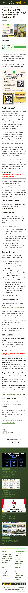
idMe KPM (18, 554)
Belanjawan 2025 (7, 554)
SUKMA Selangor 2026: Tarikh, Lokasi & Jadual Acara (9, 518)
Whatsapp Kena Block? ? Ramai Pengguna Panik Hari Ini (11, 175)
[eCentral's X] (20, 584)
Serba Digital (21, 587)
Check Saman (19, 561)
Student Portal (19, 570)
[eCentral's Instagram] (18, 584)
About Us (4, 570)
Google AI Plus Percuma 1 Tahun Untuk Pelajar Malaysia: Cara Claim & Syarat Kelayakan (9, 473)
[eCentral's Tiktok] (22, 584)
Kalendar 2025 (6, 560)
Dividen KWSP (19, 563)
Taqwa (17, 572)
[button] (6, 41)
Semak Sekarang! (20, 47)
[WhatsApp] (18, 442)
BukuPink (17, 579)
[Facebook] (9, 442)
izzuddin (4, 20)
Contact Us (5, 575)
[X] (12, 442)
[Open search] (25, 2)
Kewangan (18, 558)
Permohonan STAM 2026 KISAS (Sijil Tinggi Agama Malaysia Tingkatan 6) (14, 13)
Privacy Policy (6, 572)
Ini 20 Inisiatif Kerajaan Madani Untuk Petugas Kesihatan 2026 (8, 494)
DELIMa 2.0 (18, 556)
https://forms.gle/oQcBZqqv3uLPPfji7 (13, 307)
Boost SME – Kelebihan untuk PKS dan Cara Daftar (13, 354)
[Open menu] (3, 2)
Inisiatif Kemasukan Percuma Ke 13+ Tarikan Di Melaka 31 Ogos (10, 541)
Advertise (4, 573)
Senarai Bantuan (19, 559)
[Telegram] (15, 442)
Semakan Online (19, 575)
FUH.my (17, 573)
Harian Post (18, 577)
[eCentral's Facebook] (15, 584)
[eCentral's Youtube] (24, 584)
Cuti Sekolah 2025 (7, 556)
